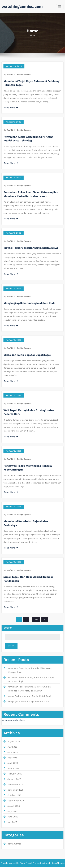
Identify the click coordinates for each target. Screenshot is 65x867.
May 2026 (12, 757)
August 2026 (13, 741)
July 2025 (12, 811)
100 (36, 619)
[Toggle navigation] (60, 6)
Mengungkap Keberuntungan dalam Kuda (29, 303)
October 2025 (14, 795)
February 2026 (14, 774)
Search (7, 627)
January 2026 (14, 779)
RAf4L (10, 74)
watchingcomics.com (22, 6)
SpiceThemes (57, 863)
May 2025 (12, 822)
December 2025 (15, 784)
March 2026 (13, 768)
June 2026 (12, 752)
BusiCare (44, 863)
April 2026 (12, 763)
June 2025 (12, 817)
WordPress (25, 863)
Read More (9, 107)
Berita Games (24, 74)
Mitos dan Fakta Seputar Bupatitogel (27, 354)
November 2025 (15, 790)
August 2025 (13, 806)
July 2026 (12, 747)
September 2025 (15, 800)
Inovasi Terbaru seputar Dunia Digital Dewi (30, 247)
